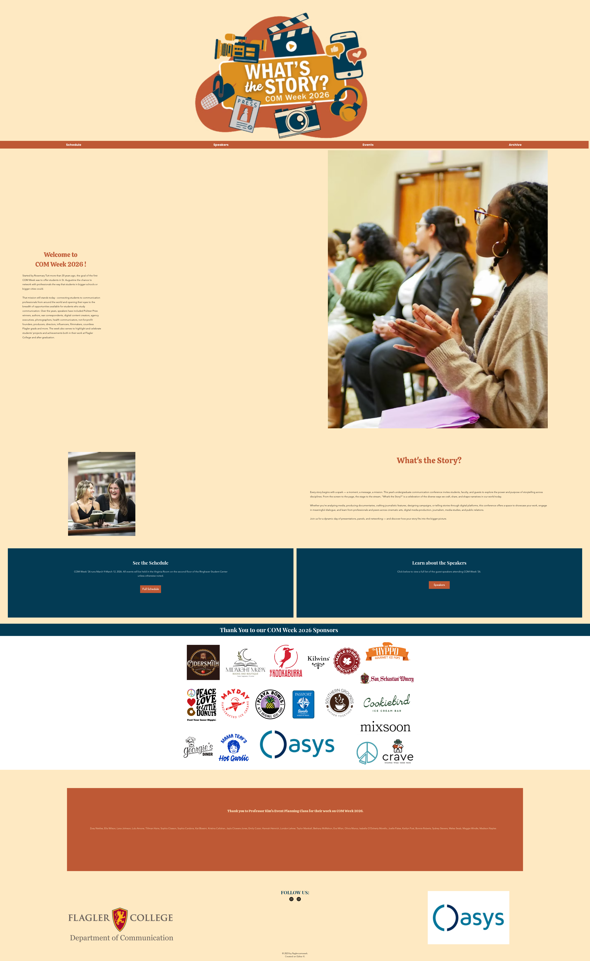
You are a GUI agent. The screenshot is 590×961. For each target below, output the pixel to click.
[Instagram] (291, 899)
